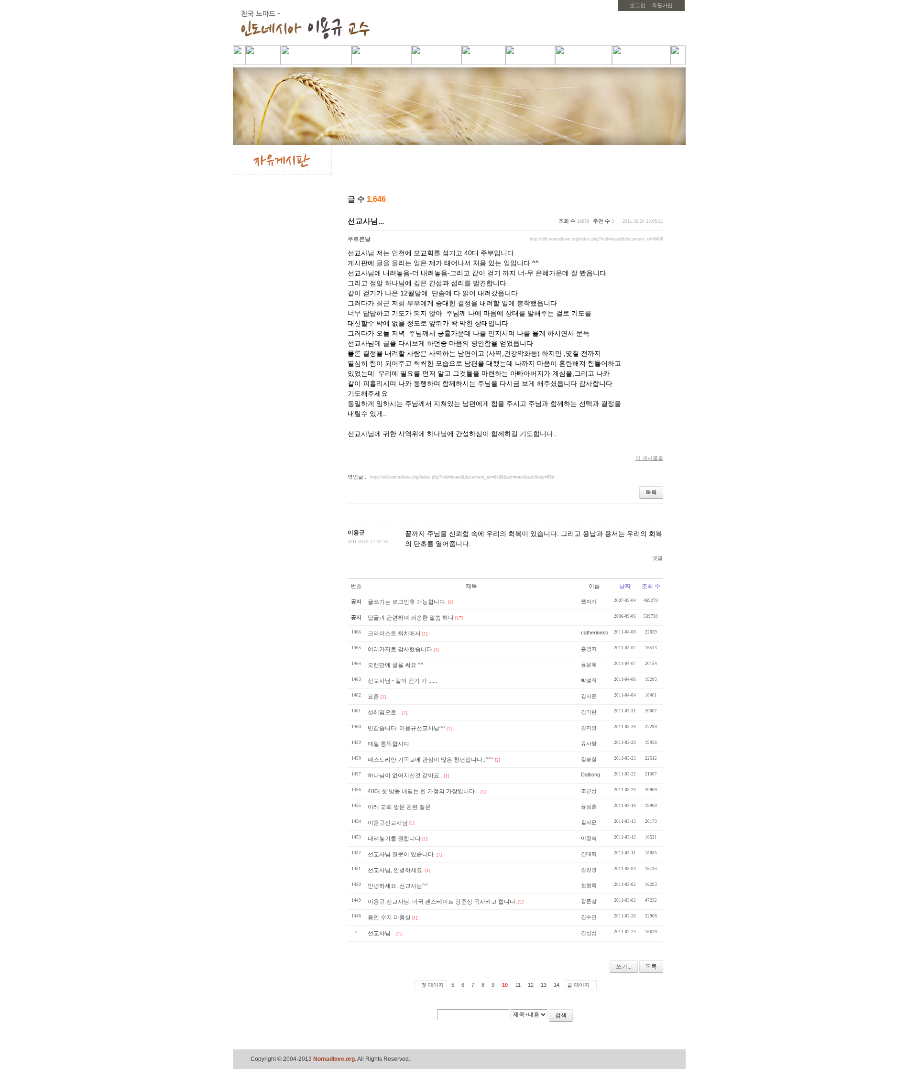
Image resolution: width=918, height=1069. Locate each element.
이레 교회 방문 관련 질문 (399, 807)
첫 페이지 (432, 985)
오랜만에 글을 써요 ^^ (396, 665)
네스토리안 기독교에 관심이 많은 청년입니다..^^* (430, 759)
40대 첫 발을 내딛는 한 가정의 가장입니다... (423, 791)
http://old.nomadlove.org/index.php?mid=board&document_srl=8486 (596, 239)
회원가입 (662, 5)
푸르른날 (359, 239)
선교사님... (366, 221)
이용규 (356, 532)
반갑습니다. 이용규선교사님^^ (406, 728)
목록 (651, 492)
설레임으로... (384, 712)
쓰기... (624, 966)
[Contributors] (638, 1019)
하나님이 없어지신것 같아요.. (405, 775)
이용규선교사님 (388, 822)
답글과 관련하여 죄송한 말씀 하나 (411, 617)
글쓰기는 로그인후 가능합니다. (407, 602)
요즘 (373, 696)
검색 (561, 1015)
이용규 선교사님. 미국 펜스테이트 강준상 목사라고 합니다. (442, 901)
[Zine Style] (645, 200)
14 (556, 985)
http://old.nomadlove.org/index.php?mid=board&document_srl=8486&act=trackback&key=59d (462, 477)
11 (518, 985)
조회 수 (651, 586)
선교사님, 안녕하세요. (396, 870)
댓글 (657, 558)
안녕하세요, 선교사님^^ (398, 886)
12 (531, 985)
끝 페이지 (578, 985)
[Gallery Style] (657, 200)
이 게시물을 (649, 458)
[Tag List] (652, 1019)
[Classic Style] (632, 200)
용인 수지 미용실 (389, 917)
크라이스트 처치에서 (394, 633)
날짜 (625, 586)
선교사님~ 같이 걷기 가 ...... (402, 680)
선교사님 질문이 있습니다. (401, 854)
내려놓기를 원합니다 (394, 838)
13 (543, 985)
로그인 (637, 5)
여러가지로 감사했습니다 (400, 649)
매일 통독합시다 (388, 744)
